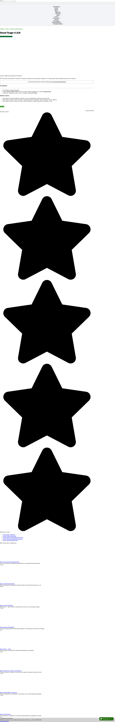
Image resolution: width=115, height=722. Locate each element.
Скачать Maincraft (56, 22)
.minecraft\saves (47, 91)
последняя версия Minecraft (58, 81)
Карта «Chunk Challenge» (6, 605)
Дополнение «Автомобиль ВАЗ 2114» (13, 537)
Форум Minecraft (4, 721)
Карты (56, 9)
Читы (57, 15)
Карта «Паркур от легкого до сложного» (11, 670)
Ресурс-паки (56, 18)
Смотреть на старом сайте (90, 110)
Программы (56, 21)
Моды (56, 10)
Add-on (56, 19)
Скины (56, 16)
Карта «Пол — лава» (5, 649)
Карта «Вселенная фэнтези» (10, 540)
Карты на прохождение (6, 36)
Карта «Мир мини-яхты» (9, 536)
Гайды (56, 8)
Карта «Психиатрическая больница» (13, 539)
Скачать (2, 106)
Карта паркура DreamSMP (7, 627)
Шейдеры (57, 12)
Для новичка (56, 6)
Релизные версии (58, 23)
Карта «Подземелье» (5, 714)
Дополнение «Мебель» (9, 534)
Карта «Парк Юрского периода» (8, 692)
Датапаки (57, 13)
